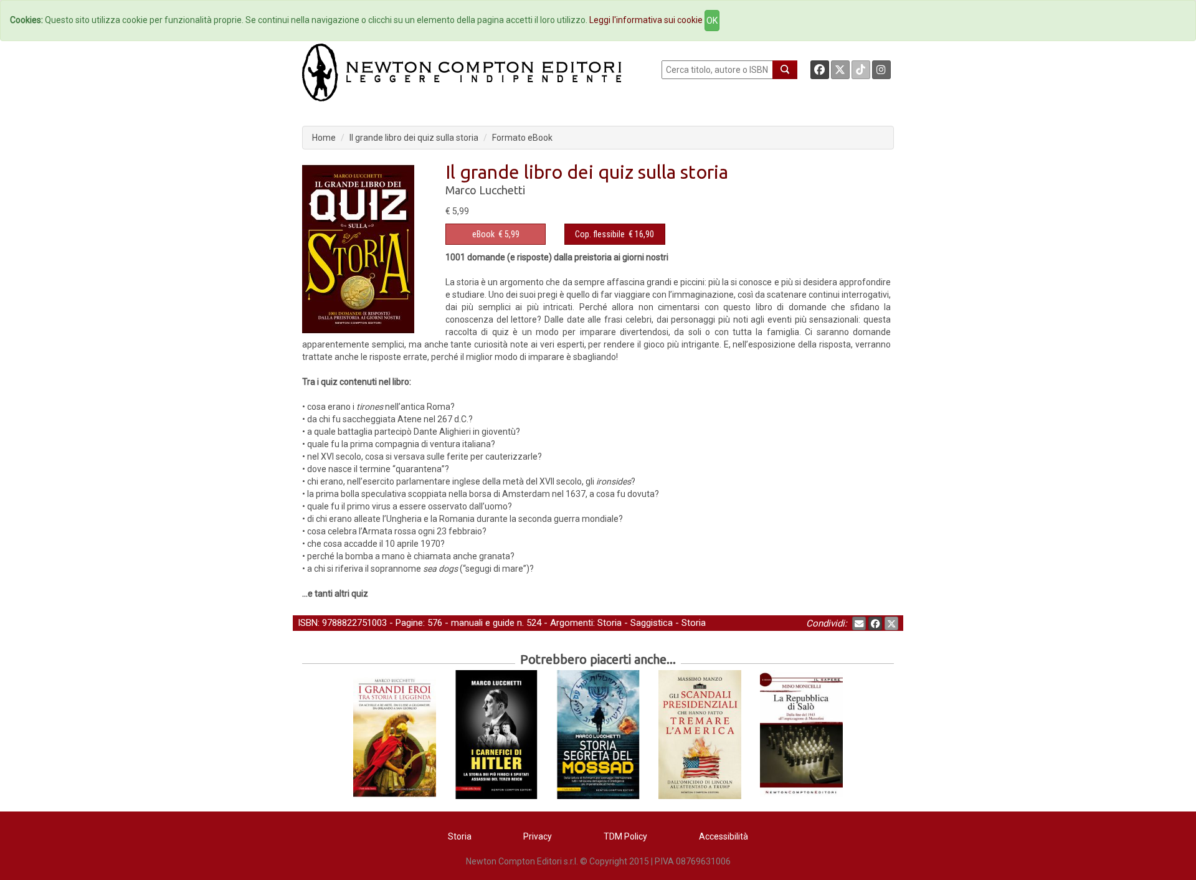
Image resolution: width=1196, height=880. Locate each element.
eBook (483, 234)
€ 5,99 (496, 234)
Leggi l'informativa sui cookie (646, 20)
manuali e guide (483, 622)
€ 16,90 (614, 234)
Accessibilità (723, 836)
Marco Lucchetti (485, 190)
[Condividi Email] (859, 623)
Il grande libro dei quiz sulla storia (413, 138)
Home (324, 138)
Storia (609, 622)
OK (712, 21)
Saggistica (651, 622)
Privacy (537, 836)
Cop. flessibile (600, 234)
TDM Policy (625, 836)
